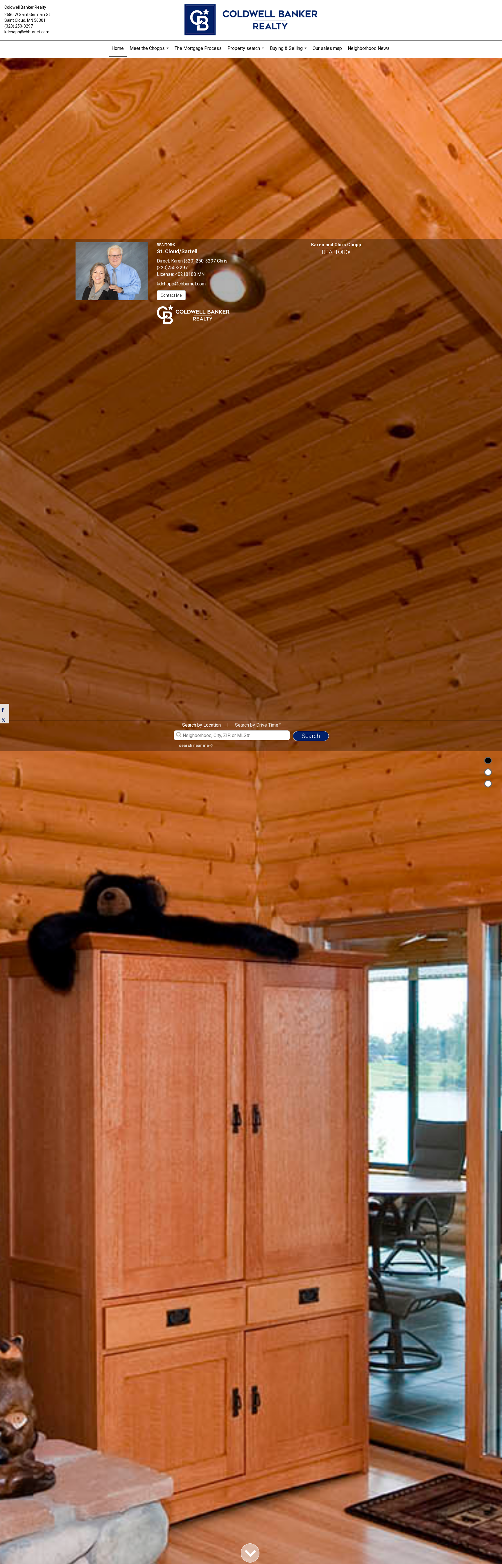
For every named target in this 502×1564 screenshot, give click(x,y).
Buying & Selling (289, 51)
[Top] (488, 760)
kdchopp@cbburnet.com (26, 32)
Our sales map (327, 48)
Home (118, 48)
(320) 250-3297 (18, 26)
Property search (246, 51)
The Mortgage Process (198, 48)
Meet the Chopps (150, 51)
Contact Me (171, 295)
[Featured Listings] (488, 772)
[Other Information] (488, 784)
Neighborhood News (369, 48)
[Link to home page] (250, 20)
